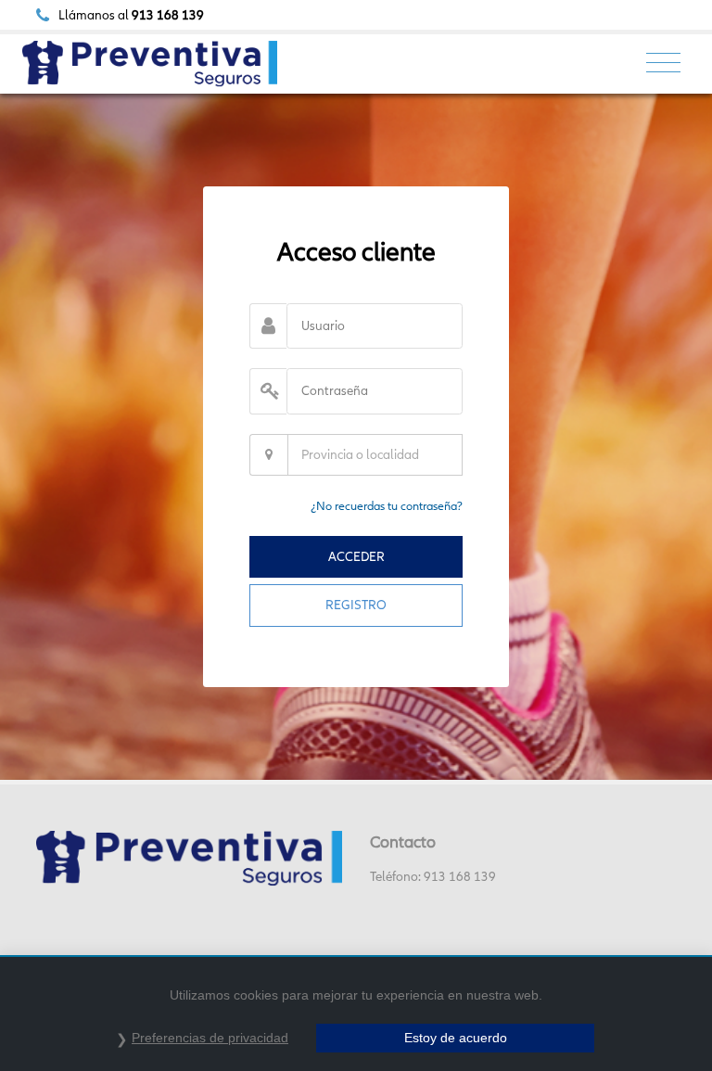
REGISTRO (356, 604)
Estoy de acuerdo (455, 1037)
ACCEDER (356, 556)
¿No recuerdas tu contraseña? (387, 506)
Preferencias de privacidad (210, 1037)
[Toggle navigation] (663, 63)
